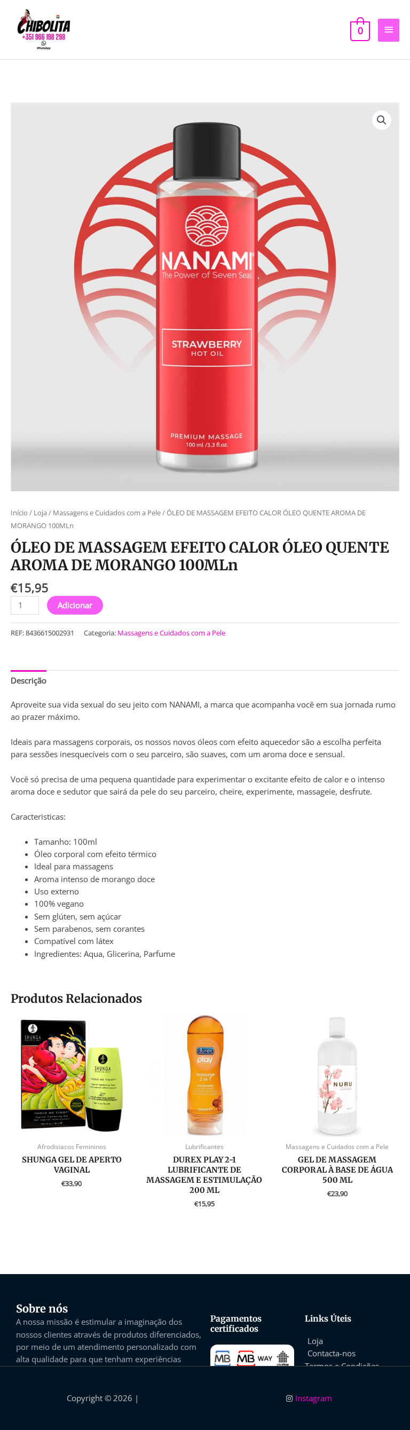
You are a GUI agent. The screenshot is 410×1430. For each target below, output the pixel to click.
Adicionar (75, 605)
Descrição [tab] (28, 680)
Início (19, 512)
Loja (40, 512)
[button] (381, 120)
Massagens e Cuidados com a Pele (107, 512)
